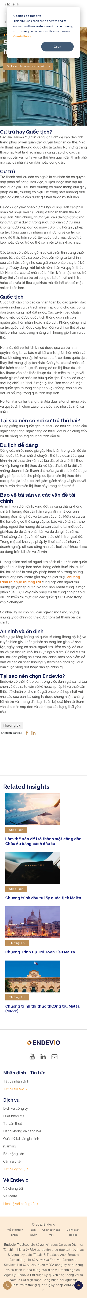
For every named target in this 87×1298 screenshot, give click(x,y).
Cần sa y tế (11, 1161)
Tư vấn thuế (12, 1124)
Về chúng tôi (13, 1188)
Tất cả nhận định (16, 1081)
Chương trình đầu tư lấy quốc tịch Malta (43, 898)
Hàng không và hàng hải (22, 1131)
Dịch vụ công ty (15, 1108)
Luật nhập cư (13, 1116)
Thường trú (12, 725)
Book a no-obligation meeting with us (28, 66)
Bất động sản (13, 1154)
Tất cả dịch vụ (14, 1169)
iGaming (9, 1146)
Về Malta (10, 1196)
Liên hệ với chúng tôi (19, 1204)
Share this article (11, 732)
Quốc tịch (16, 829)
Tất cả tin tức (13, 1089)
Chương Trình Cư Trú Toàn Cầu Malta (40, 952)
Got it (57, 46)
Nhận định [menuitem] (12, 4)
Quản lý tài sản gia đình (21, 1139)
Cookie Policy (22, 36)
